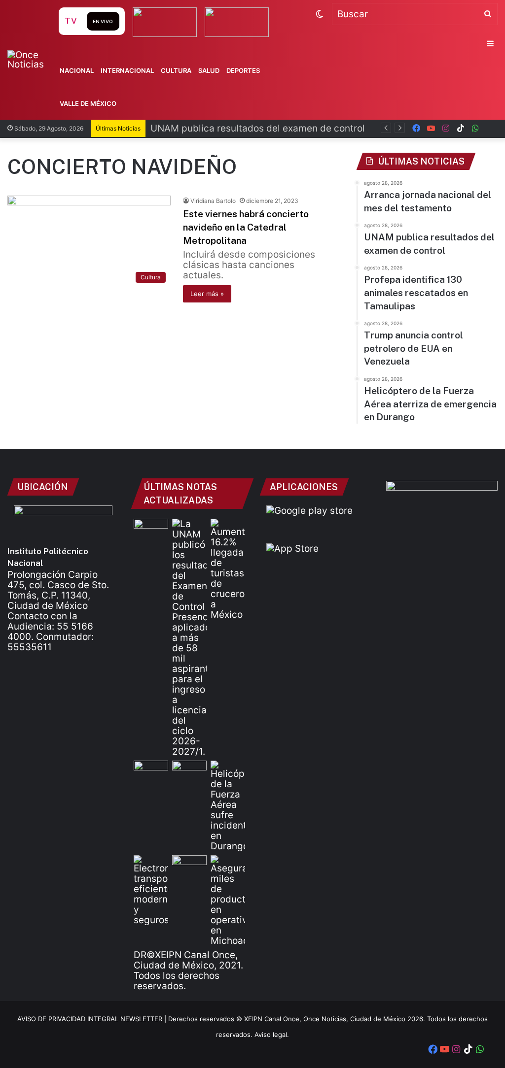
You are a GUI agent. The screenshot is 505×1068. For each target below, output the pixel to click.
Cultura (176, 70)
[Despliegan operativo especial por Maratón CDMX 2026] (189, 864)
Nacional (77, 70)
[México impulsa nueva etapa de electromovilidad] (151, 890)
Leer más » (207, 294)
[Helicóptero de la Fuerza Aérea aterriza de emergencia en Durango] (228, 806)
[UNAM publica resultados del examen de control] (189, 638)
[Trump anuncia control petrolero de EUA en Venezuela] (189, 770)
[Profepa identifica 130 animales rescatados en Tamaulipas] (151, 770)
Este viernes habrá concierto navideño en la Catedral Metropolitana (246, 226)
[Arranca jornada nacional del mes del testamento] (151, 528)
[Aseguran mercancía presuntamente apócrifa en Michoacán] (228, 900)
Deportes (243, 70)
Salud (208, 70)
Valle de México (88, 103)
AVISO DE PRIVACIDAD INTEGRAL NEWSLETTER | (92, 1019)
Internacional (127, 70)
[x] (490, 128)
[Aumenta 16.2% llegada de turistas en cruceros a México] (228, 569)
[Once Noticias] (31, 59)
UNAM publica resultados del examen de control (257, 128)
